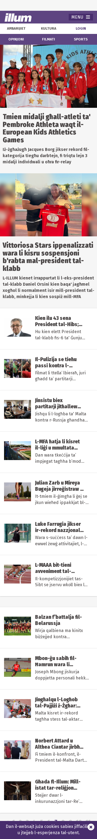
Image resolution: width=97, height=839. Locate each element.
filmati (48, 39)
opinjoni (16, 39)
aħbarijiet (16, 28)
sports (81, 39)
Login (81, 28)
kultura (48, 28)
